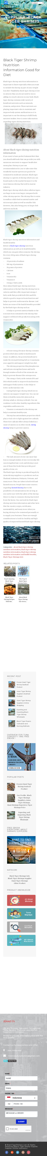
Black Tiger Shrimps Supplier (19, 878)
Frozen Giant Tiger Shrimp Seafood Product (23, 684)
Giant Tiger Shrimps (19, 881)
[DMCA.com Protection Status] (10, 1062)
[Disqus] (21, 630)
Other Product (19, 883)
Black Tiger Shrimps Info (13, 557)
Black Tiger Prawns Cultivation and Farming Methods (24, 723)
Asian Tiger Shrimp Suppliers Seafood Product (24, 694)
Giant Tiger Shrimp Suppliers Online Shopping (24, 703)
